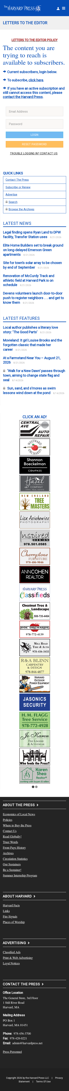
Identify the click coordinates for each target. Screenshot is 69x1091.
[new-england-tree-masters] (34, 501)
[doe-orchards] (34, 628)
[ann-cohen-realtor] (34, 574)
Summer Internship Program (20, 875)
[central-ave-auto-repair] (34, 428)
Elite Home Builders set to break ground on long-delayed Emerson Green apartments (33, 249)
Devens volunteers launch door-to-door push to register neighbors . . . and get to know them (33, 297)
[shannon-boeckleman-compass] (34, 464)
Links (6, 911)
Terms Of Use (43, 1081)
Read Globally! (12, 836)
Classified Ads (12, 952)
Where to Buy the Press (17, 825)
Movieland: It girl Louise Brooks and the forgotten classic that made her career (32, 344)
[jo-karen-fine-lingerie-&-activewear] (34, 738)
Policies (7, 820)
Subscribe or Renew (18, 187)
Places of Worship (14, 922)
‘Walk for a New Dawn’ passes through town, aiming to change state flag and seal (34, 375)
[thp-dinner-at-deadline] (34, 756)
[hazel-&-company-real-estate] (34, 483)
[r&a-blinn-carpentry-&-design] (34, 665)
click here (36, 80)
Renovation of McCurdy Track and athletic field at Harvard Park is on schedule (28, 280)
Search (13, 202)
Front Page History (14, 847)
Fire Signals (10, 916)
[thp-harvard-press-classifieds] (34, 592)
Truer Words (10, 842)
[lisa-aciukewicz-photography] (34, 519)
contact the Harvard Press (23, 97)
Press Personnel (12, 1052)
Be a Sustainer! (12, 870)
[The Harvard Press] (22, 8)
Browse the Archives (21, 209)
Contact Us (9, 831)
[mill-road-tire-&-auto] (34, 647)
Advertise (11, 194)
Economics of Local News (19, 814)
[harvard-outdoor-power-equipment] (34, 683)
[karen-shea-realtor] (34, 774)
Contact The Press (17, 179)
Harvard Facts (11, 905)
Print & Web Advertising (18, 958)
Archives (8, 853)
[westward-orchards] (34, 446)
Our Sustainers (12, 864)
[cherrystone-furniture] (34, 555)
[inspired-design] (34, 537)
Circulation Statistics (15, 859)
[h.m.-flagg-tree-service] (34, 719)
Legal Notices (11, 963)
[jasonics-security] (34, 701)
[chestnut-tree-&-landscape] (34, 610)
